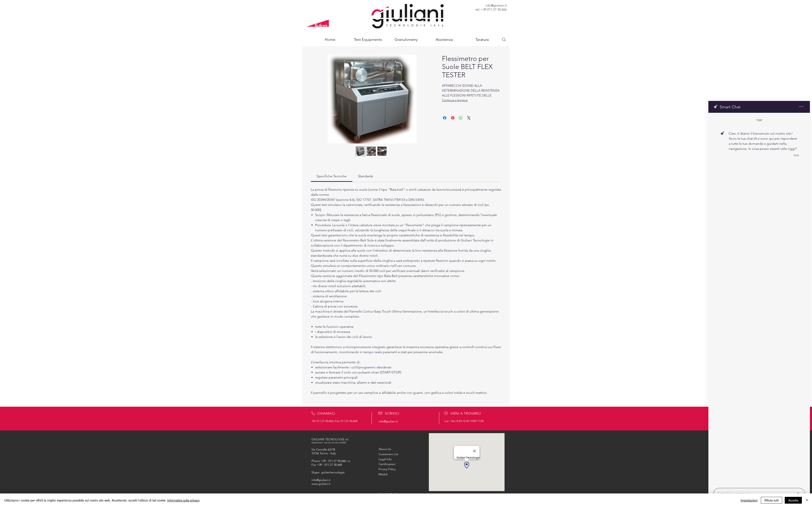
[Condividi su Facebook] (444, 117)
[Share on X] (468, 117)
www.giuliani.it (320, 484)
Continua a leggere (455, 100)
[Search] (504, 39)
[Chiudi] (806, 500)
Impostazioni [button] (749, 500)
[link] (332, 176)
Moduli (383, 474)
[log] (759, 299)
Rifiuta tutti (771, 500)
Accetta (793, 500)
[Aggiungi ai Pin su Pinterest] (452, 117)
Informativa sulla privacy (183, 500)
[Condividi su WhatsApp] (460, 117)
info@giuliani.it (496, 5)
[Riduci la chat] (801, 106)
